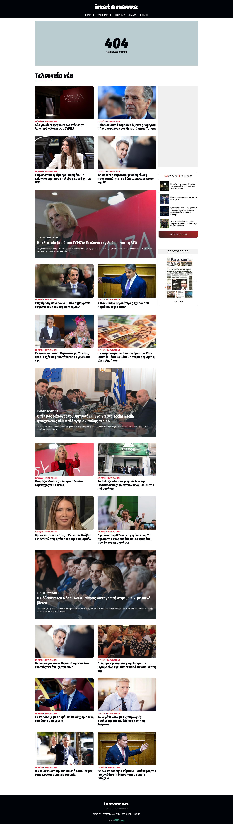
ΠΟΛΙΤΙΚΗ (89, 15)
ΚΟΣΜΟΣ (144, 15)
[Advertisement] (178, 126)
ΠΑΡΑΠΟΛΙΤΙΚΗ (104, 15)
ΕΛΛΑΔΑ (132, 15)
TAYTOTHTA (97, 814)
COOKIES (137, 814)
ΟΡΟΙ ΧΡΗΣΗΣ (126, 814)
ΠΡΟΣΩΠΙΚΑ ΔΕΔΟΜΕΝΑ (111, 814)
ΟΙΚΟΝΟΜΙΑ (120, 15)
